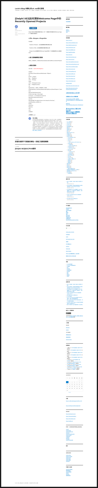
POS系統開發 (70, 154)
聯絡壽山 (68, 274)
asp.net (69, 139)
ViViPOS (67, 209)
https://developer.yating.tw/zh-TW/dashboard (74, 104)
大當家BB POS (68, 217)
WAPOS (67, 473)
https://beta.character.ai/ (70, 76)
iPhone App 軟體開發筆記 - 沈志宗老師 (72, 253)
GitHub (67, 29)
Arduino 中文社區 (69, 456)
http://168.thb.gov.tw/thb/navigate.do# (73, 405)
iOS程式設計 (70, 146)
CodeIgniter (71, 151)
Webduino (68, 461)
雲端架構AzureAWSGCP (71, 170)
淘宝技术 (68, 133)
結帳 (67, 272)
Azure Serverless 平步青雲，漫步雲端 (72, 98)
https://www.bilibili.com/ (70, 49)
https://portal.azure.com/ (70, 47)
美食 (67, 164)
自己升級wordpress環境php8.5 (72, 198)
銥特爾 (67, 212)
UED (68, 156)
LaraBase (67, 437)
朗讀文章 (33, 28)
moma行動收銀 (68, 471)
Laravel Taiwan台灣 (69, 440)
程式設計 (68, 136)
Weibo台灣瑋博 (68, 210)
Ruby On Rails (70, 155)
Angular (69, 138)
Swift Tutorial (71, 148)
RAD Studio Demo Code (70, 239)
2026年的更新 (69, 296)
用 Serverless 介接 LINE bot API (73, 109)
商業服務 (68, 268)
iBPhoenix (68, 215)
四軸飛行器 (69, 129)
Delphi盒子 (68, 234)
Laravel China (68, 430)
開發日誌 (68, 167)
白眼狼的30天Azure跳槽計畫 (72, 96)
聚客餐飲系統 (68, 475)
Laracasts (67, 432)
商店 (67, 267)
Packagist (67, 438)
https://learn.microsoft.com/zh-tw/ (72, 85)
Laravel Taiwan (68, 435)
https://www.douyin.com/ (70, 80)
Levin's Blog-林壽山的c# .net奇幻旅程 (29, 9)
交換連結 (68, 266)
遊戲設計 (69, 162)
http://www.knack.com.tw (71, 413)
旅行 (67, 131)
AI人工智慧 (69, 121)
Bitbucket (67, 30)
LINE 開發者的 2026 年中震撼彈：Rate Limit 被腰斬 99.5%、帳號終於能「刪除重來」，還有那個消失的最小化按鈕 (74, 190)
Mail (67, 32)
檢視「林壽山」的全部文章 (37, 130)
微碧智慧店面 (68, 470)
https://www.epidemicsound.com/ (72, 61)
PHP (68, 150)
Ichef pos (67, 474)
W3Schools (68, 248)
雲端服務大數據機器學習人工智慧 (72, 169)
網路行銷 (68, 163)
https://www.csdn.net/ (70, 59)
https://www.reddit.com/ (70, 73)
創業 (67, 127)
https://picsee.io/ (69, 54)
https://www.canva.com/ (70, 69)
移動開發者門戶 (68, 334)
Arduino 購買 (68, 460)
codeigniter (68, 436)
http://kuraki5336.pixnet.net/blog (72, 219)
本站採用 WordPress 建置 (33, 483)
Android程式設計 (71, 137)
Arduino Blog (68, 455)
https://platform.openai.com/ (71, 45)
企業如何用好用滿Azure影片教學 (73, 92)
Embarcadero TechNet (70, 232)
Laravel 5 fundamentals (70, 434)
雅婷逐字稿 (68, 103)
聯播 (67, 273)
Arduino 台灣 (68, 457)
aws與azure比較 (69, 83)
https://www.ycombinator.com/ (72, 42)
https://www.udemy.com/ (70, 418)
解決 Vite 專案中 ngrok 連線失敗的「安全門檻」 (75, 304)
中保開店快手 (68, 218)
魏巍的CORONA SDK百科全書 (71, 255)
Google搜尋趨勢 (69, 264)
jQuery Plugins (68, 251)
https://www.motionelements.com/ (72, 64)
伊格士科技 (68, 216)
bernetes (68, 125)
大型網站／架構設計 (71, 158)
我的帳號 (68, 271)
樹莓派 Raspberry (70, 132)
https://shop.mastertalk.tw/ (71, 416)
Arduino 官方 (68, 458)
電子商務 (68, 172)
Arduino (68, 124)
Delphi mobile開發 (72, 145)
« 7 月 (69, 392)
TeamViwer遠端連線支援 (71, 265)
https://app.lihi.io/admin (70, 52)
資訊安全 (69, 161)
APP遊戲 (70, 144)
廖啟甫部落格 (68, 337)
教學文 (68, 130)
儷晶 (66, 211)
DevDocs (67, 246)
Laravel (70, 152)
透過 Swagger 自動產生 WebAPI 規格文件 (73, 112)
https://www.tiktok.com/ (70, 78)
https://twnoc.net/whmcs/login (72, 66)
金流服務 (69, 173)
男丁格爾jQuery (68, 244)
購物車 (68, 276)
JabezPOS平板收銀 (69, 469)
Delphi (16, 32)
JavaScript (70, 149)
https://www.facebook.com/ (71, 57)
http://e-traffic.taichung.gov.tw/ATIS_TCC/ (74, 400)
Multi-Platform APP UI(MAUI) (74, 142)
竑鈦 (66, 213)
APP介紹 (68, 123)
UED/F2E (69, 157)
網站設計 (69, 160)
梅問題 (67, 241)
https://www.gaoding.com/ (71, 71)
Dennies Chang (69, 339)
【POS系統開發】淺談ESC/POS (77, 347)
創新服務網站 (69, 126)
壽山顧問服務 (68, 21)
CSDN (67, 236)
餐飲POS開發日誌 (71, 168)
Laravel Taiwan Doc (69, 431)
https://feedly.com (69, 421)
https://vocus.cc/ (69, 40)
